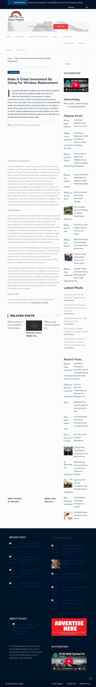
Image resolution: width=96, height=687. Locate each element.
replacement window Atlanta (19, 99)
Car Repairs (67, 36)
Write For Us (85, 684)
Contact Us (21, 50)
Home (8, 36)
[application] (76, 85)
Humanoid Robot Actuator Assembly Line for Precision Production (75, 308)
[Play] (67, 90)
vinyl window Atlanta (39, 303)
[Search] (86, 7)
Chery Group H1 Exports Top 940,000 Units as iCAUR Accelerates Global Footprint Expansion (55, 4)
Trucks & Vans (68, 43)
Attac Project (57, 684)
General (9, 50)
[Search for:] (75, 7)
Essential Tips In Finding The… (33, 334)
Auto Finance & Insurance (39, 36)
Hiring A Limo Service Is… (50, 500)
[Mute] (83, 90)
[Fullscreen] (86, 90)
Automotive (19, 36)
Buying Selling (14, 72)
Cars (54, 37)
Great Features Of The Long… (15, 500)
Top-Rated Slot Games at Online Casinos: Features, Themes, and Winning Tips (74, 342)
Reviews (81, 43)
